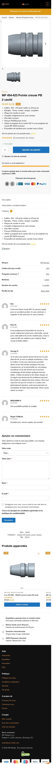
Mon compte (7, 719)
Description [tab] (6, 200)
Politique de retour (9, 678)
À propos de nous (9, 700)
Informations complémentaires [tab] (14, 205)
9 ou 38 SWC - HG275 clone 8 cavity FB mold (21, 595)
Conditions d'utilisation (10, 682)
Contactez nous (8, 704)
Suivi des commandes (10, 723)
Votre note (6, 448)
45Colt (27, 537)
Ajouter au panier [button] (22, 604)
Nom (4, 483)
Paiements (6, 655)
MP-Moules (44, 263)
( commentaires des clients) (23, 138)
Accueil (4, 17)
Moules (11, 17)
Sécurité (5, 686)
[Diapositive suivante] (45, 43)
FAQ (3, 667)
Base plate (45, 291)
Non (47, 274)
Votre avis (7, 459)
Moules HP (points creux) (24, 17)
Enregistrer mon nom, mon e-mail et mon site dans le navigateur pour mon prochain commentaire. (25, 505)
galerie (33, 133)
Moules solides (17, 592)
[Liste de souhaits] (39, 553)
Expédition (6, 659)
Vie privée (6, 690)
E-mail (5, 494)
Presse (4, 708)
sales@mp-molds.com (10, 743)
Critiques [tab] (7, 211)
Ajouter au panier (31, 150)
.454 (47, 268)
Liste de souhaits (8, 727)
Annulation (6, 663)
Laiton (46, 280)
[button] (47, 4)
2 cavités (45, 285)
